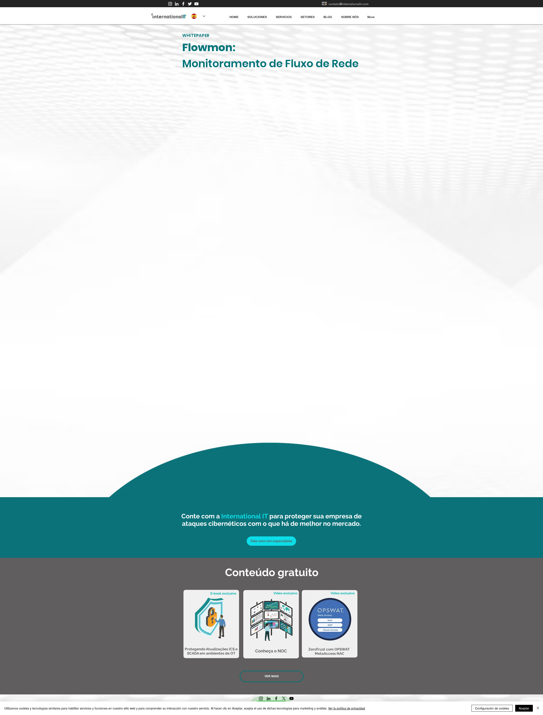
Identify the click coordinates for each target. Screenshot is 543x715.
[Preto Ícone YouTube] (291, 698)
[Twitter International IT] (189, 3)
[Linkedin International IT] (176, 3)
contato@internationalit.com (349, 4)
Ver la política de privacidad (346, 708)
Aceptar (524, 708)
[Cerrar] (537, 708)
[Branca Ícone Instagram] (170, 3)
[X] (283, 698)
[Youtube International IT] (196, 3)
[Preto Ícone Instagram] (260, 698)
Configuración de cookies (492, 708)
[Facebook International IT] (183, 3)
